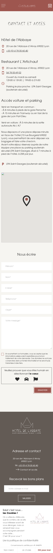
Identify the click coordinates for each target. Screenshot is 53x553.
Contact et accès (28, 470)
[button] (26, 201)
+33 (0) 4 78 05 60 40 (17, 51)
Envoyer (42, 390)
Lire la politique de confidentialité (20, 540)
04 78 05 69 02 (13, 72)
